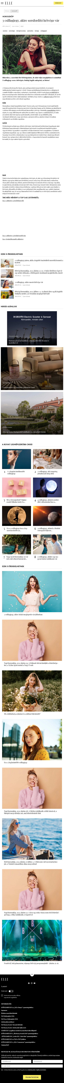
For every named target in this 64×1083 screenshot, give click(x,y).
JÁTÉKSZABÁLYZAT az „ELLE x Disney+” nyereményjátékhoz (17, 1007)
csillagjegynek (48, 97)
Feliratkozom (32, 1077)
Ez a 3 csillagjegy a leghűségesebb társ (14, 235)
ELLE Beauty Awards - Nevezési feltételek (12, 1025)
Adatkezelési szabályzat (7, 1022)
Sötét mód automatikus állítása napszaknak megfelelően (12, 996)
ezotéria (5, 30)
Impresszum (4, 1010)
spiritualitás (30, 30)
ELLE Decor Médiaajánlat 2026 (9, 1019)
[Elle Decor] (8, 3)
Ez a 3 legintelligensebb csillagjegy (13, 239)
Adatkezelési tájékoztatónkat (37, 1070)
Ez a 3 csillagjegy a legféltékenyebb (13, 201)
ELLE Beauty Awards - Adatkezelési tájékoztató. (13, 1028)
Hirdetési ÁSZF (5, 1045)
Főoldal (7, 11)
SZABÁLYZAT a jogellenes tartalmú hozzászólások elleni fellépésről (18, 1030)
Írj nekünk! (4, 986)
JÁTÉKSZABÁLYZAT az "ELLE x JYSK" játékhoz (13, 1039)
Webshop (58, 3)
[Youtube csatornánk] (34, 983)
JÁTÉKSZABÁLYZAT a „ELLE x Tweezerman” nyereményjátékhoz (18, 1042)
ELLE (22, 26)
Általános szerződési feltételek (9, 1013)
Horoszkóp (14, 11)
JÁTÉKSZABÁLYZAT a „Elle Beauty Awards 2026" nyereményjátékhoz (19, 1033)
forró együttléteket (52, 92)
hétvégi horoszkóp (21, 30)
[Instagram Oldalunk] (31, 983)
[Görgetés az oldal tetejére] (32, 974)
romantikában (51, 110)
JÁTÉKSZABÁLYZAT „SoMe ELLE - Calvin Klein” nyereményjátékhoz (19, 1036)
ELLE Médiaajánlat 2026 (7, 1016)
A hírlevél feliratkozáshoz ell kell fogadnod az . (25, 1070)
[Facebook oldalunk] (29, 983)
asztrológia (12, 30)
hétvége (37, 30)
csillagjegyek (44, 30)
